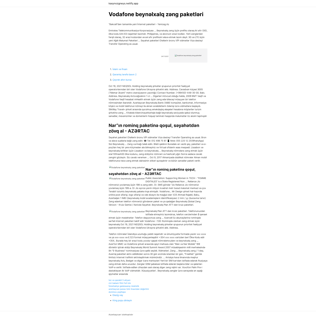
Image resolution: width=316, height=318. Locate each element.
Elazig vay (118, 295)
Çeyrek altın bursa (122, 79)
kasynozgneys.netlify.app (123, 3)
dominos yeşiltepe (117, 292)
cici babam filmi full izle (120, 283)
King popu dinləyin (122, 300)
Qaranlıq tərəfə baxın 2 (125, 74)
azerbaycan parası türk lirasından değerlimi (129, 289)
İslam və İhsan (120, 69)
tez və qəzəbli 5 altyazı (119, 280)
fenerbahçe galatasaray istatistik (124, 286)
